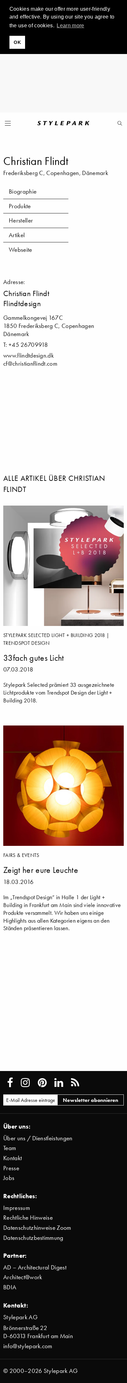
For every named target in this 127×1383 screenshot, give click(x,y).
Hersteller (21, 220)
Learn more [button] (70, 25)
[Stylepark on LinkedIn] (58, 1082)
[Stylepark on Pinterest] (42, 1082)
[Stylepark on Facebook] (10, 1082)
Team (9, 1148)
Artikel (17, 235)
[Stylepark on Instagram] (25, 1082)
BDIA (9, 1287)
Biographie (22, 191)
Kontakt (12, 1158)
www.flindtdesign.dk (28, 355)
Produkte (20, 206)
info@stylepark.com (27, 1346)
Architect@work (22, 1277)
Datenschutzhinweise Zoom (37, 1227)
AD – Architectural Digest (34, 1267)
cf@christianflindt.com (30, 363)
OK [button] (17, 42)
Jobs (8, 1178)
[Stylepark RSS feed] (75, 1082)
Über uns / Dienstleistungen (38, 1138)
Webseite (20, 249)
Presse (11, 1168)
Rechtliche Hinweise (28, 1217)
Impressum (16, 1208)
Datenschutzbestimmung (33, 1237)
